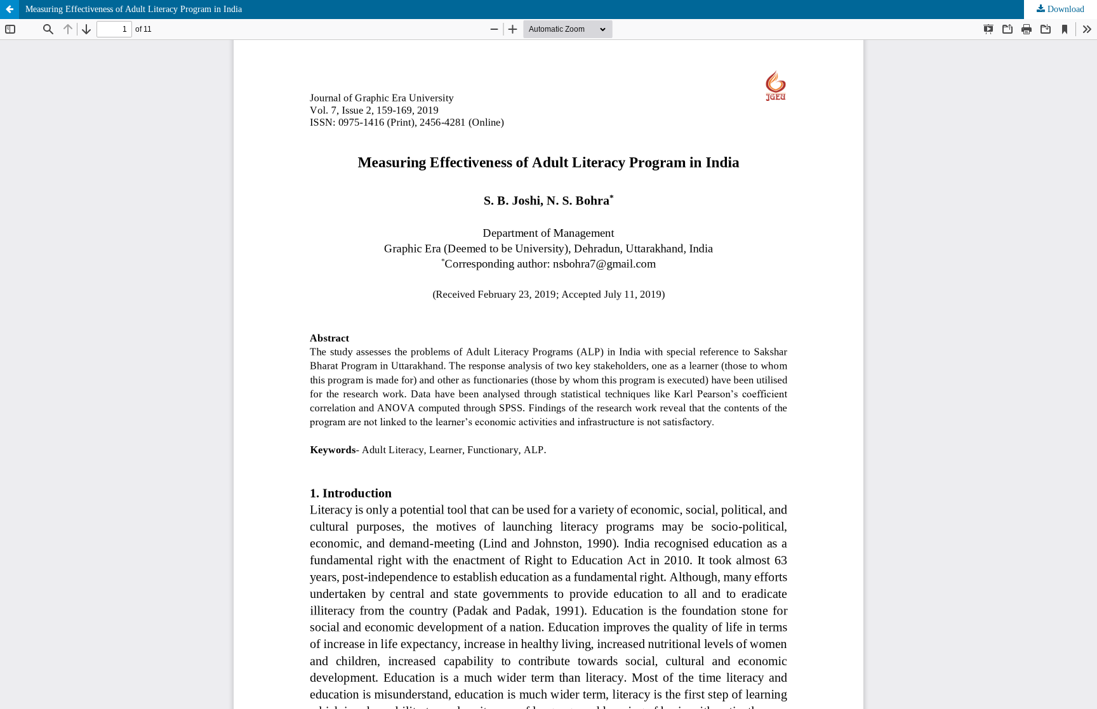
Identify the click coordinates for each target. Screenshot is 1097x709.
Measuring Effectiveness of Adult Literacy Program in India (133, 9)
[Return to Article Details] (9, 9)
